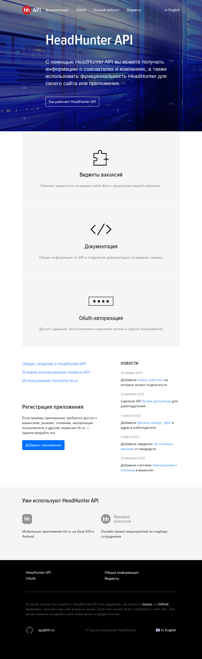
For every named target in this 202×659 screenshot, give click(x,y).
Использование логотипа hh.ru (50, 381)
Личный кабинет (106, 10)
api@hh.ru (46, 630)
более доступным (156, 401)
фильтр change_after (154, 423)
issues (147, 604)
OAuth (81, 10)
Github (163, 604)
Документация (57, 10)
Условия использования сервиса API (56, 372)
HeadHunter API (38, 572)
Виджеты (134, 10)
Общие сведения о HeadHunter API (54, 364)
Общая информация (121, 572)
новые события (149, 380)
